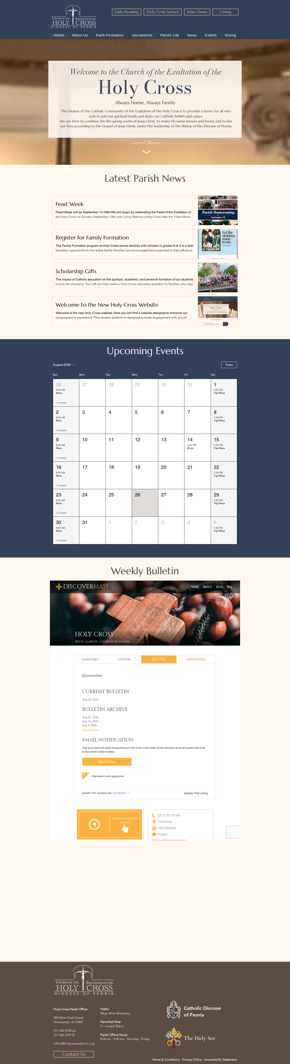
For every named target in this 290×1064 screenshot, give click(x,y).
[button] (66, 393)
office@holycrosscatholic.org (74, 1043)
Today (229, 364)
